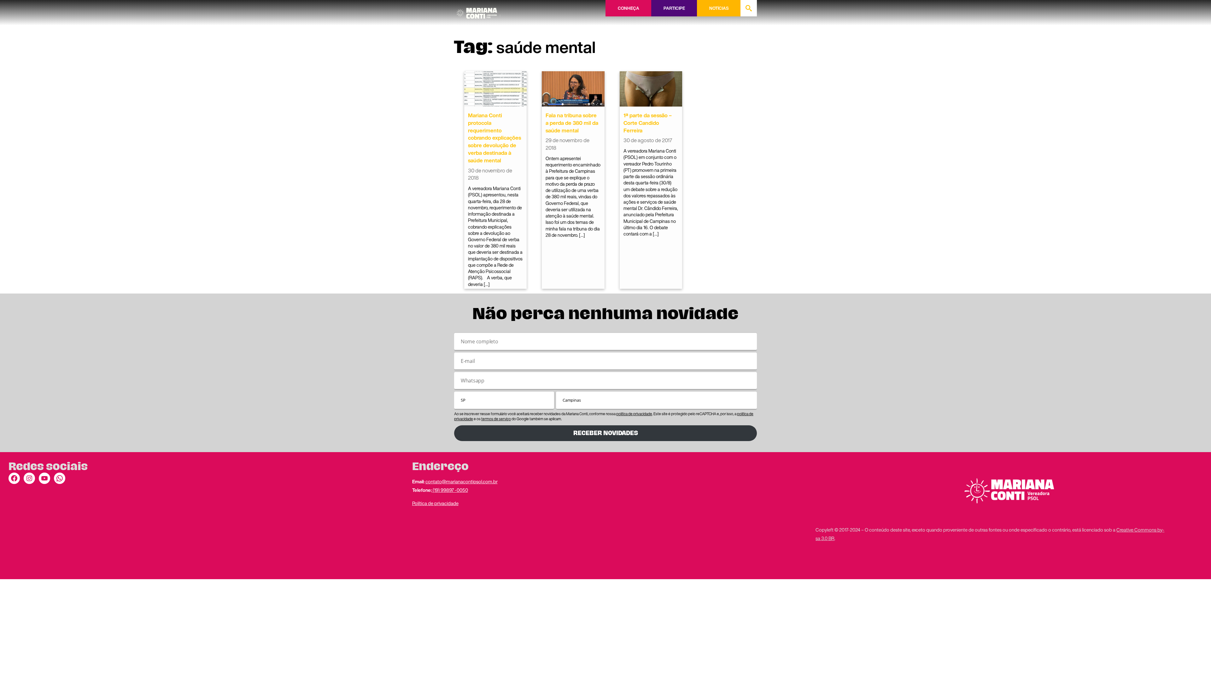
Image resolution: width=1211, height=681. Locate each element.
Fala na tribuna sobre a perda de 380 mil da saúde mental (572, 122)
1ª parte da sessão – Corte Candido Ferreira (647, 122)
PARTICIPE (674, 8)
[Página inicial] (478, 11)
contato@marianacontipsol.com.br (461, 481)
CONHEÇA (628, 8)
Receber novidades (605, 433)
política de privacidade (634, 413)
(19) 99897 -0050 (450, 489)
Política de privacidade (435, 503)
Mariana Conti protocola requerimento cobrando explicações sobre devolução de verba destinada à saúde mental (494, 137)
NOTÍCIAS (718, 8)
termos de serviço (496, 419)
